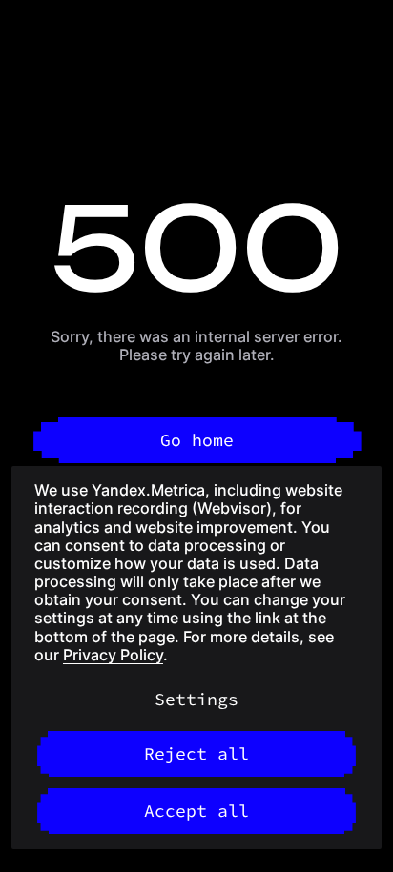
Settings (196, 699)
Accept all (196, 810)
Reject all (196, 753)
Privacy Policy (113, 654)
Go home (197, 440)
